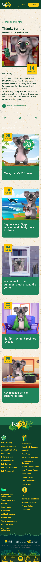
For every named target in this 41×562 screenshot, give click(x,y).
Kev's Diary (5, 453)
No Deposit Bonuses (30, 458)
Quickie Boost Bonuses (27, 462)
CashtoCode (6, 518)
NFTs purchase (7, 525)
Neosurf (4, 503)
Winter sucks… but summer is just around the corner (20, 284)
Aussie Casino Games (30, 467)
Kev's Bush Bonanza (30, 447)
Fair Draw (25, 451)
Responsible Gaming (30, 502)
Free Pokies (26, 484)
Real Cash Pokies (29, 481)
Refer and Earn (7, 457)
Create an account (8, 446)
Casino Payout (27, 477)
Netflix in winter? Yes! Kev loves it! (20, 340)
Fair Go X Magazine (9, 468)
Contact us (26, 510)
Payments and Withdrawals (7, 495)
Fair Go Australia (8, 471)
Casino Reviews (7, 460)
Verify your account (9, 521)
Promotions (26, 444)
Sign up (33, 5)
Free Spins (26, 454)
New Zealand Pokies (30, 470)
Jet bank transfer (8, 514)
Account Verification (9, 450)
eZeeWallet (5, 511)
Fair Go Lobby (6, 443)
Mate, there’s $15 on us (18, 173)
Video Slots (26, 474)
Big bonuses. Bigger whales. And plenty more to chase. (19, 227)
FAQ (23, 495)
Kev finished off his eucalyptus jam (16, 394)
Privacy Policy (27, 506)
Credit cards (6, 507)
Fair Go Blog (6, 464)
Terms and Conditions (30, 499)
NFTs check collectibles (5, 529)
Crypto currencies (8, 500)
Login (23, 5)
